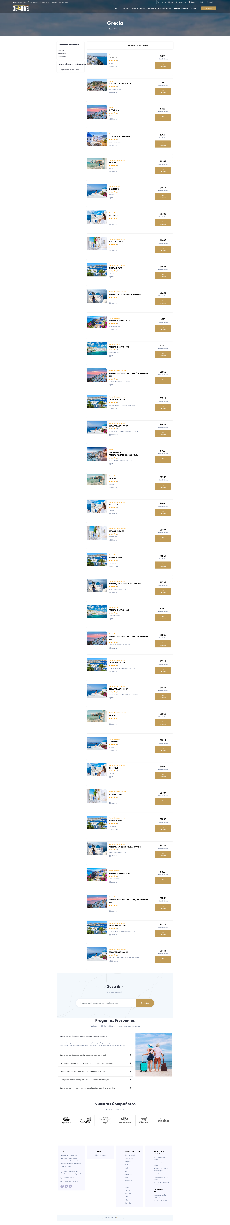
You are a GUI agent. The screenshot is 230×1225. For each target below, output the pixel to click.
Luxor (126, 1171)
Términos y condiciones (165, 2)
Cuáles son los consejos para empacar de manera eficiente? (82, 1071)
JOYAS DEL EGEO (116, 241)
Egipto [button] (193, 2)
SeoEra (118, 1218)
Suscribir (145, 1003)
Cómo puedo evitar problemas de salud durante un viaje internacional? (86, 1063)
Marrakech (128, 1181)
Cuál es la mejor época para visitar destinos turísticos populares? (84, 1036)
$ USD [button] (201, 2)
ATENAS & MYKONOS (119, 347)
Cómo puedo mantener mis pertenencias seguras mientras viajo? (84, 1080)
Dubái (126, 1200)
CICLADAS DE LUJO (117, 399)
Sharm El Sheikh (130, 1155)
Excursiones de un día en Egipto (159, 8)
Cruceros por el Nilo (181, 8)
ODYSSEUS (114, 189)
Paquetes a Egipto (138, 8)
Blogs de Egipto (100, 1155)
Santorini (123, 160)
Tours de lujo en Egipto (161, 1174)
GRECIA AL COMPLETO (119, 136)
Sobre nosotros (181, 2)
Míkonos (117, 160)
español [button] (211, 2)
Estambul (128, 1184)
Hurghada (128, 1161)
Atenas (111, 55)
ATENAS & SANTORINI (119, 320)
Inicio (117, 8)
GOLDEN (113, 57)
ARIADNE (113, 162)
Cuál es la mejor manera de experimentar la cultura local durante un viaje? (88, 1088)
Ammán (127, 1177)
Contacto (194, 8)
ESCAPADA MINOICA (118, 426)
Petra (126, 1197)
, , (117, 160)
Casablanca (128, 1174)
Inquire (209, 8)
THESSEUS (113, 215)
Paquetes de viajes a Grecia (69, 70)
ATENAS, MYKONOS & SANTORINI (125, 294)
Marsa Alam (129, 1158)
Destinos (125, 8)
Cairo (126, 1165)
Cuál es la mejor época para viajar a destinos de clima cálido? (83, 1055)
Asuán (127, 1168)
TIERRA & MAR (115, 268)
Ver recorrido (163, 65)
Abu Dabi (128, 1203)
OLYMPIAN (114, 110)
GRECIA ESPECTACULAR (120, 83)
